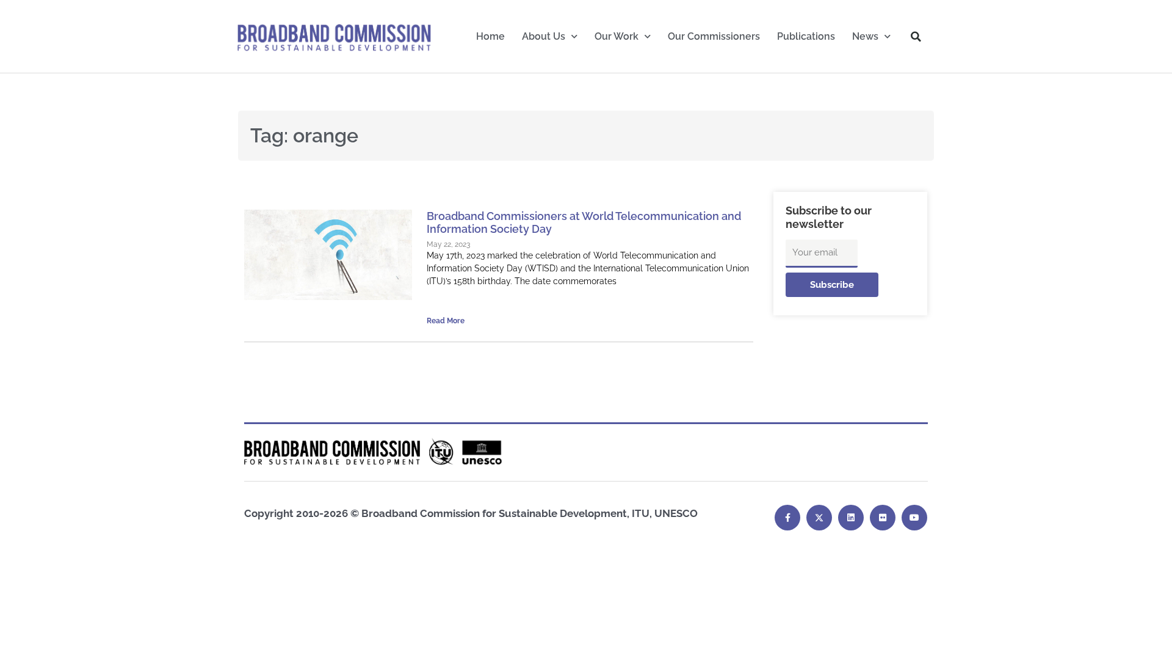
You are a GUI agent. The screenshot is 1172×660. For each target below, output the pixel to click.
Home (490, 36)
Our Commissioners (714, 36)
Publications (806, 36)
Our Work (616, 36)
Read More (446, 321)
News (865, 36)
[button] (916, 36)
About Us (543, 36)
